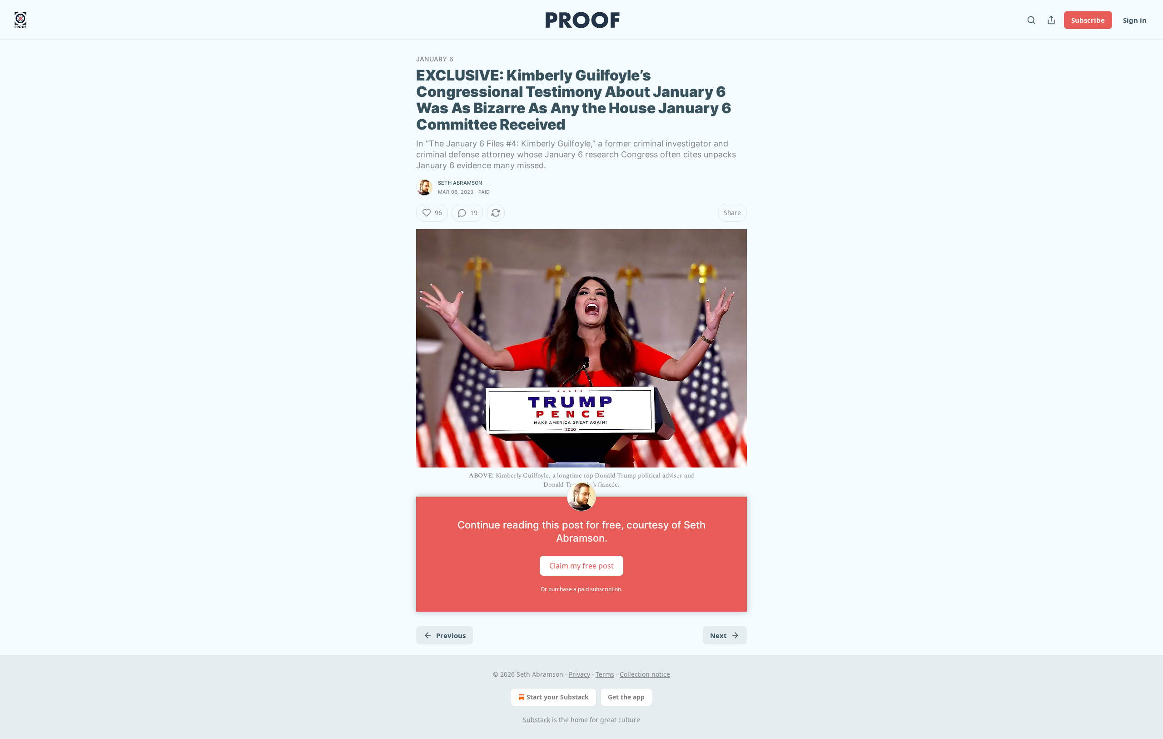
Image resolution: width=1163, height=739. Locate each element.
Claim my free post (581, 565)
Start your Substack (558, 697)
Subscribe (1088, 20)
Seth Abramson (460, 183)
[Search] (1031, 20)
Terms (605, 674)
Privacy (579, 674)
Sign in (1135, 20)
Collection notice (645, 674)
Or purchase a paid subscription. (581, 589)
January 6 (434, 59)
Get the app (626, 697)
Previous (451, 635)
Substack (536, 719)
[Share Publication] (1051, 20)
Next (718, 635)
